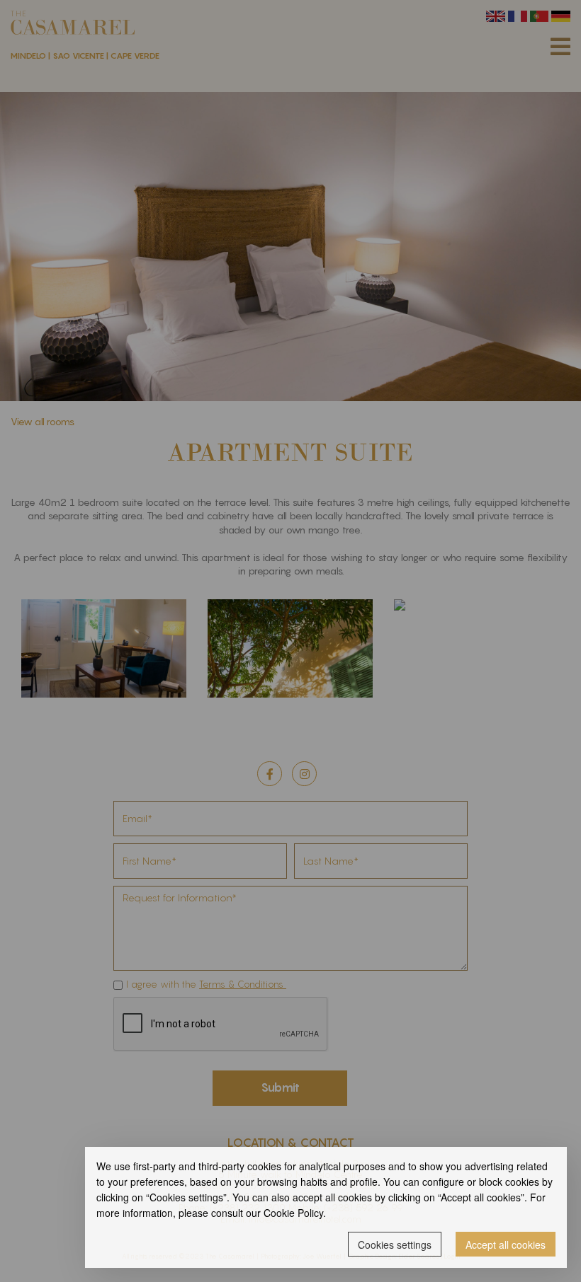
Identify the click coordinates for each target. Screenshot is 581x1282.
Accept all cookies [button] (506, 1244)
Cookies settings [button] (394, 1244)
